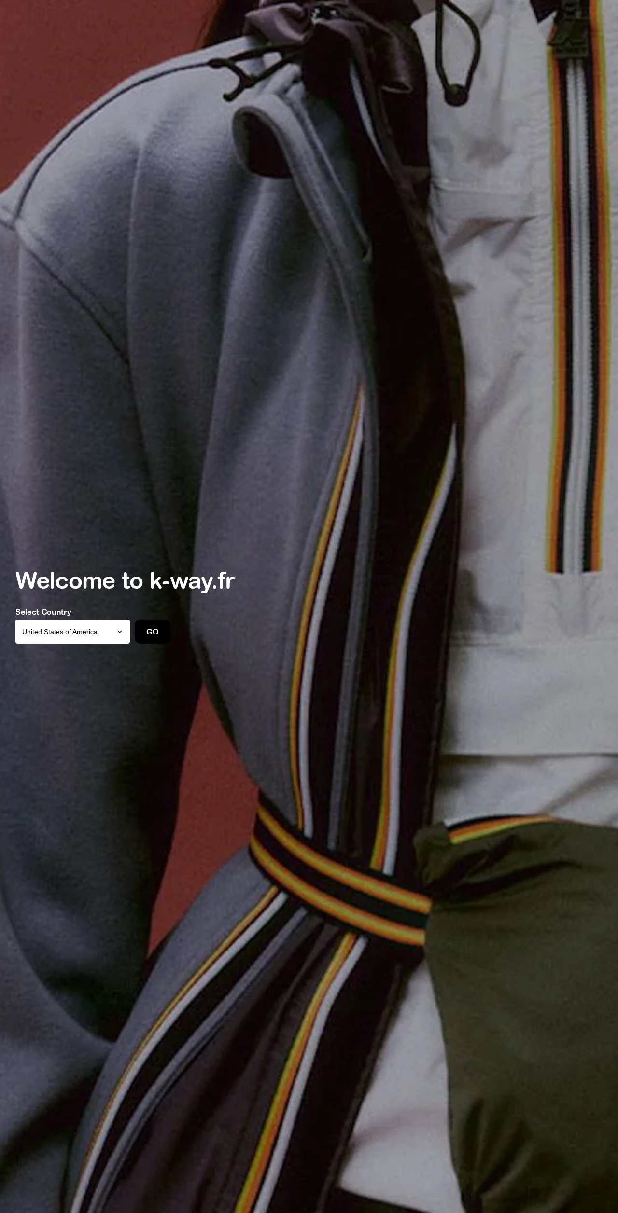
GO (152, 631)
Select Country (43, 612)
